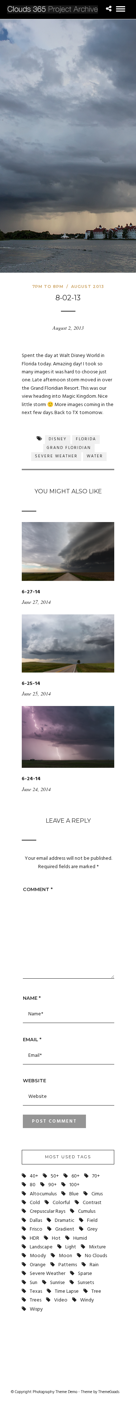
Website (34, 1080)
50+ (55, 1176)
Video (60, 1300)
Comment (38, 889)
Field (92, 1220)
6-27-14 (31, 592)
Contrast (92, 1203)
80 (33, 1185)
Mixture (97, 1247)
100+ (74, 1185)
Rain (94, 1265)
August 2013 (87, 286)
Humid (80, 1238)
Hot (56, 1238)
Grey (92, 1229)
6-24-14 (31, 779)
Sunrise (57, 1283)
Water (95, 456)
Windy (87, 1300)
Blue (74, 1194)
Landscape (41, 1247)
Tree (96, 1291)
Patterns (67, 1265)
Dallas (36, 1220)
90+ (52, 1185)
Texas (36, 1291)
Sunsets (86, 1283)
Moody (38, 1256)
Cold (35, 1203)
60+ (75, 1176)
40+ (34, 1176)
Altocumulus (43, 1194)
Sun (33, 1283)
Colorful (61, 1203)
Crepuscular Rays (47, 1211)
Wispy (36, 1309)
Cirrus (97, 1194)
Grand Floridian (69, 448)
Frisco (36, 1229)
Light (70, 1247)
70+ (96, 1176)
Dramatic (64, 1220)
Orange (38, 1265)
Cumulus (86, 1211)
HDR (34, 1238)
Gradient (64, 1229)
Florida (86, 439)
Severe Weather (56, 456)
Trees (35, 1300)
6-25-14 (31, 683)
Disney (58, 439)
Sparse (85, 1273)
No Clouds (96, 1256)
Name (32, 998)
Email (32, 1039)
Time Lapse (67, 1291)
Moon (65, 1256)
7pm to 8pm (47, 286)
